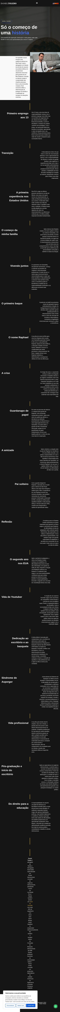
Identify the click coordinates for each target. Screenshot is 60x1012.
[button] (37, 3)
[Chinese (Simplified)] (58, 3)
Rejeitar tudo (21, 1005)
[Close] (36, 992)
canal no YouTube (30, 903)
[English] (54, 3)
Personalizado (10, 1005)
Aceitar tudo (31, 1005)
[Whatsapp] (55, 1006)
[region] (20, 1000)
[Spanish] (56, 3)
